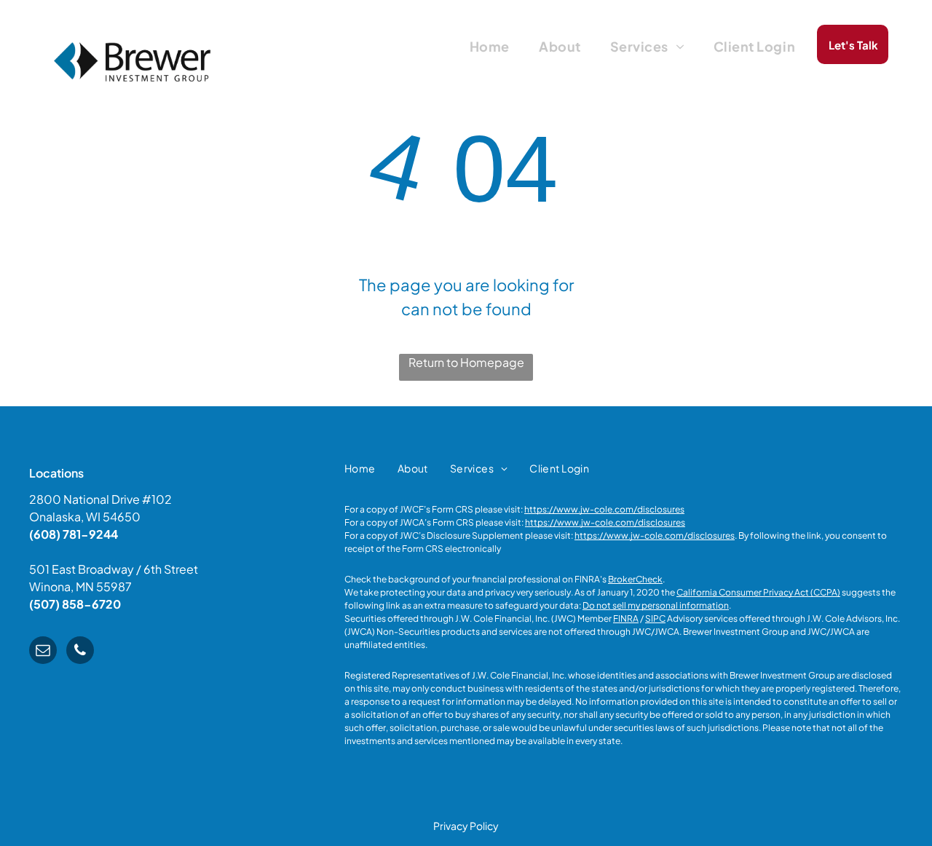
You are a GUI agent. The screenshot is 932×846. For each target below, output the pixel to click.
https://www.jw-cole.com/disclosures (604, 509)
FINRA (626, 618)
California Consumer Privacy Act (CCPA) (758, 592)
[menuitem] (489, 46)
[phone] (80, 652)
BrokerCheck (635, 579)
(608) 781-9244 (73, 534)
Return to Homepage (466, 362)
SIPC (655, 618)
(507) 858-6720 (75, 604)
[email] (43, 652)
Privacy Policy (466, 825)
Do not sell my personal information (655, 605)
